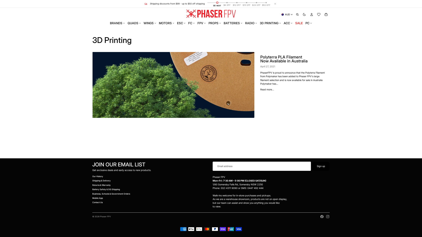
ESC (180, 23)
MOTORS (165, 23)
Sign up (321, 166)
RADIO (250, 23)
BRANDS (116, 23)
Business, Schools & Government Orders (111, 194)
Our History (97, 176)
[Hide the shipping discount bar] (275, 3)
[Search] (297, 14)
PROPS (213, 23)
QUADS (133, 23)
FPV (200, 23)
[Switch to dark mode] (304, 14)
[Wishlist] (318, 14)
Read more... (267, 89)
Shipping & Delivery (101, 181)
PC (307, 23)
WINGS (149, 23)
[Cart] (326, 14)
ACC (287, 23)
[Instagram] (328, 217)
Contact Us (97, 202)
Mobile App (97, 198)
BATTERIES (232, 23)
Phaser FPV (105, 216)
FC (190, 23)
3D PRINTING (269, 23)
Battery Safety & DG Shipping (106, 189)
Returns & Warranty (101, 185)
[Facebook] (322, 217)
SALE (299, 23)
